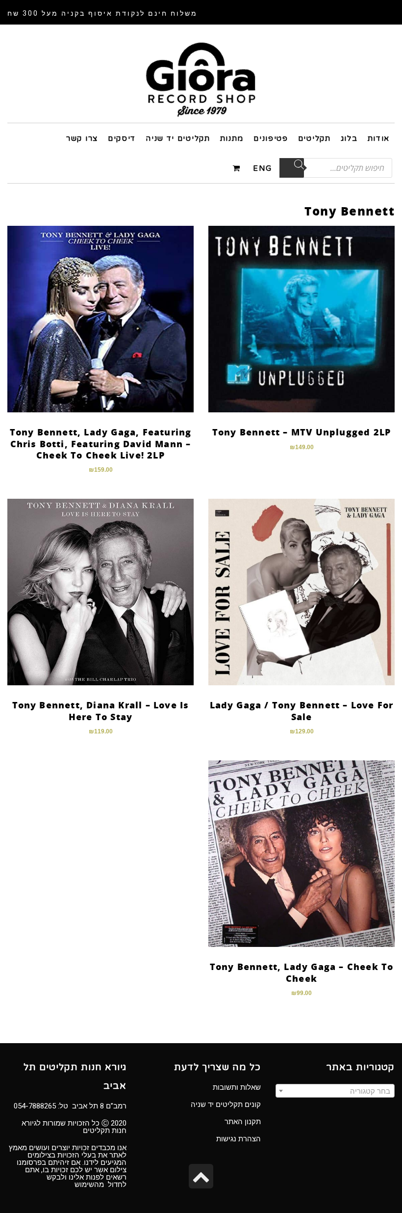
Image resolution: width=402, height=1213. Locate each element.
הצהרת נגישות (238, 1138)
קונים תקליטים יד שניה (226, 1104)
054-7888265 (35, 1106)
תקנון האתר (243, 1121)
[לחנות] (238, 167)
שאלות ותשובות (237, 1087)
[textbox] (335, 1091)
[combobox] (335, 1091)
